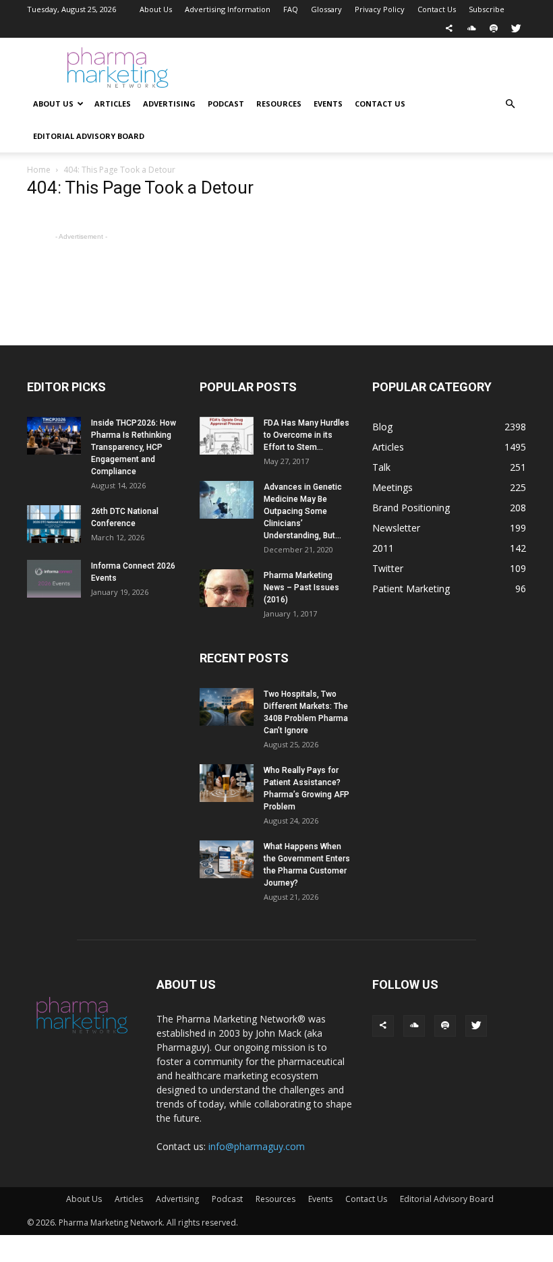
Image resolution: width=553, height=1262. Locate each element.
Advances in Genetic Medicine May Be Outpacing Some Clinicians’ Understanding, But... (303, 511)
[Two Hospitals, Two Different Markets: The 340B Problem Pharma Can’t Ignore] (227, 707)
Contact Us (436, 9)
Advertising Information (227, 9)
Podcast (226, 103)
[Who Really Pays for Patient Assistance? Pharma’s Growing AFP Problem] (227, 783)
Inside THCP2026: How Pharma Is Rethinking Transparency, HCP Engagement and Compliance (133, 447)
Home (39, 169)
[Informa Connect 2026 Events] (54, 579)
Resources (278, 103)
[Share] (449, 28)
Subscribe (486, 9)
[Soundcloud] (471, 28)
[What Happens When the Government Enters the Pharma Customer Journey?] (227, 859)
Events (328, 103)
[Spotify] (494, 28)
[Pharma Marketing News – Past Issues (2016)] (227, 588)
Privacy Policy (380, 9)
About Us (156, 9)
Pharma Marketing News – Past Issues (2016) (301, 587)
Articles (112, 103)
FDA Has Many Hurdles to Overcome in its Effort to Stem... (306, 435)
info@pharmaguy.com (256, 1146)
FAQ (290, 9)
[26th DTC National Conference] (54, 524)
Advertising (169, 103)
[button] (510, 104)
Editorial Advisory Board (88, 136)
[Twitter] (516, 28)
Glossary (326, 9)
